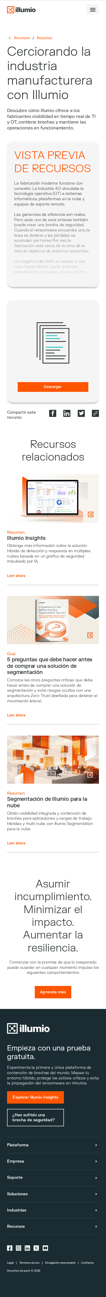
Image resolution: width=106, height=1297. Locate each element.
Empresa (15, 1161)
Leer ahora (16, 575)
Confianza (87, 1263)
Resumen (44, 38)
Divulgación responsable (60, 1263)
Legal (10, 1263)
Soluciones (17, 1193)
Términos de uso (29, 1263)
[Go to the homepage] (21, 9)
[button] (93, 9)
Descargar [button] (53, 386)
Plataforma (18, 1145)
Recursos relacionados (53, 451)
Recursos (22, 38)
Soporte (15, 1177)
